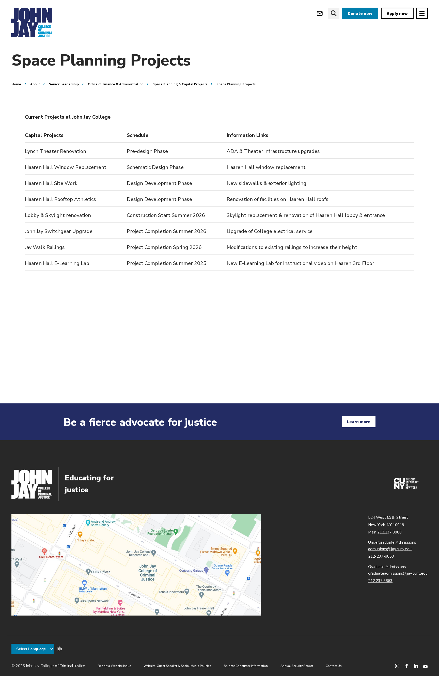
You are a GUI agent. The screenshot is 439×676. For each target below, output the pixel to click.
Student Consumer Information (246, 666)
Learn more (358, 421)
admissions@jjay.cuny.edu (390, 549)
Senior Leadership (64, 84)
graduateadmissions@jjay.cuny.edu (398, 573)
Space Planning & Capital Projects (180, 84)
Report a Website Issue (114, 666)
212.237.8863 (380, 580)
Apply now (397, 13)
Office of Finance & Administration (116, 84)
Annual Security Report (296, 666)
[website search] (333, 13)
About (35, 84)
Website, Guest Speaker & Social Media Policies (177, 666)
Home (16, 84)
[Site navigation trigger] (422, 13)
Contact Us (334, 666)
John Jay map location (136, 565)
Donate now (360, 13)
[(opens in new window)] (406, 487)
